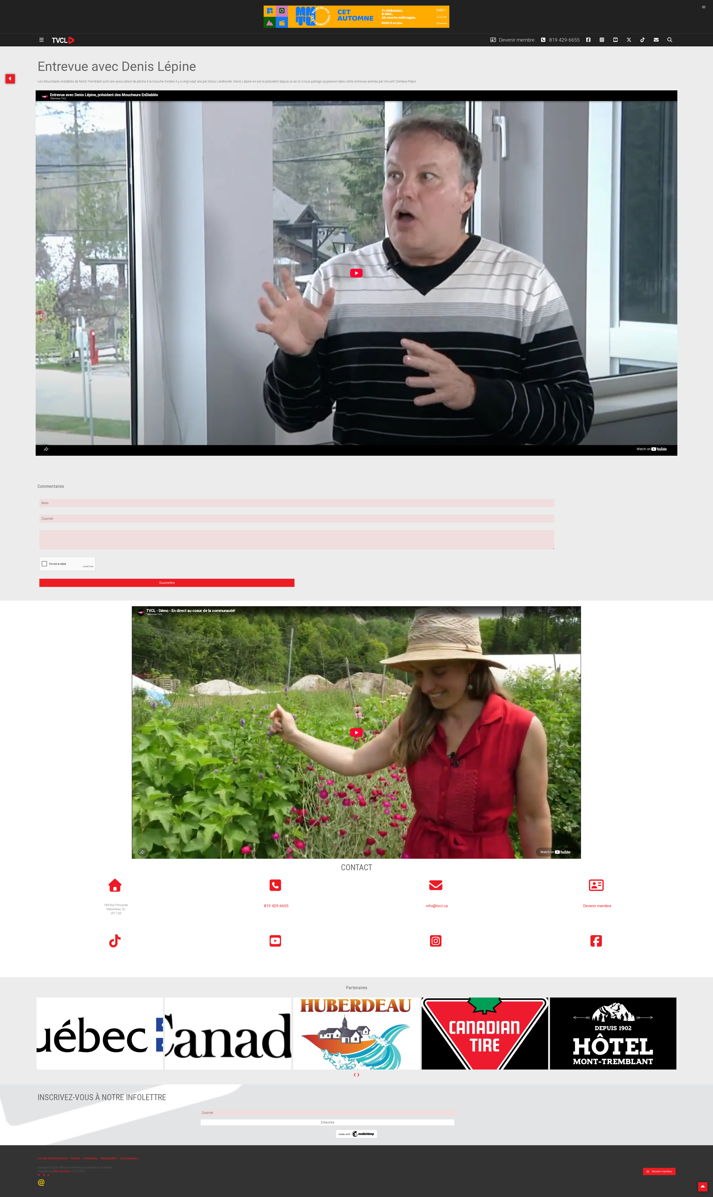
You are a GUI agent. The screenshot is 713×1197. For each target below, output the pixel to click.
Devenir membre (516, 40)
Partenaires (91, 1158)
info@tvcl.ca (437, 905)
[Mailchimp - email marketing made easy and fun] (356, 1133)
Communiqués (129, 1158)
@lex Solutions (62, 1171)
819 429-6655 (564, 40)
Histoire (75, 1158)
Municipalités (109, 1158)
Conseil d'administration (53, 1158)
